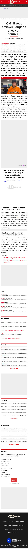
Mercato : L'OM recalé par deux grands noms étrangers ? (14, 258)
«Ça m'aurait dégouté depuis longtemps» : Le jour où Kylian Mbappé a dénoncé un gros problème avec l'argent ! (14, 4)
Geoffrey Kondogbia (6, 459)
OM (5, 19)
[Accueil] (14, 2)
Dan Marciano (5, 43)
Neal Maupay (5, 470)
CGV (13, 521)
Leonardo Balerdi (6, 461)
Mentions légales (19, 521)
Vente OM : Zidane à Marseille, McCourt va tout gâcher (15, 261)
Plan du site (7, 529)
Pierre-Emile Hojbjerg (7, 468)
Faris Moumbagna (6, 474)
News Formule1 (14, 419)
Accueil (2, 19)
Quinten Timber (5, 465)
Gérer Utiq (20, 529)
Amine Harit (4, 472)
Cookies (14, 529)
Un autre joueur (5, 476)
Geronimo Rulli (5, 463)
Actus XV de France (14, 444)
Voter (14, 480)
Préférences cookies (13, 533)
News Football (14, 368)
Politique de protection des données (13, 525)
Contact (5, 521)
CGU (9, 521)
